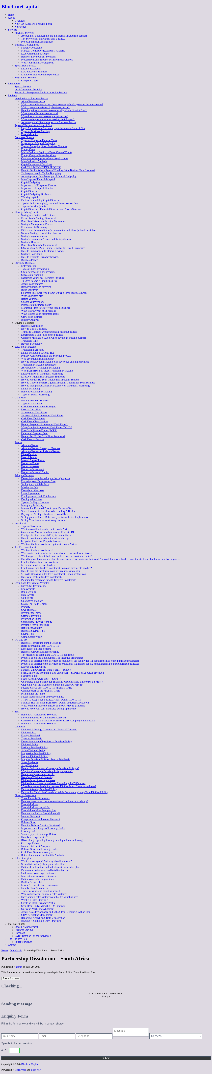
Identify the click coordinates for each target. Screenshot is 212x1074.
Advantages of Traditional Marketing (40, 367)
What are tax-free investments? (37, 550)
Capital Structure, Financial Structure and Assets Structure (51, 209)
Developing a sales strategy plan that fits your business (49, 897)
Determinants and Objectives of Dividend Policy (46, 741)
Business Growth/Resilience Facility (40, 651)
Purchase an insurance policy (36, 304)
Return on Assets (30, 466)
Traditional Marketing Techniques (38, 364)
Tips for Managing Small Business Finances (44, 146)
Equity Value (28, 149)
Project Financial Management (37, 41)
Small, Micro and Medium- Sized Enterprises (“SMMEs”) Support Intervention (62, 672)
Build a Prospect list (31, 882)
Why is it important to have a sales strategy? (44, 894)
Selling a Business (24, 475)
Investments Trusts (31, 612)
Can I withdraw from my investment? (40, 562)
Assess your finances (32, 283)
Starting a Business (24, 263)
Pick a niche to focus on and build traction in (44, 870)
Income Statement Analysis (35, 846)
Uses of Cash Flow (31, 409)
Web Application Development (37, 62)
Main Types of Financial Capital (38, 179)
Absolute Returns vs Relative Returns (40, 451)
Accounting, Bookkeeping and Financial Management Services (54, 35)
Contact (12, 944)
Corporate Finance (24, 137)
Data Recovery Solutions (34, 71)
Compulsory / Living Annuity (36, 621)
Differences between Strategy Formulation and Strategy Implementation (58, 230)
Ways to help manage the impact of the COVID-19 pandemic (53, 705)
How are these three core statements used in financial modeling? (54, 801)
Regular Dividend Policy (34, 756)
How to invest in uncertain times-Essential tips (45, 538)
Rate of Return (29, 457)
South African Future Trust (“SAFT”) (40, 678)
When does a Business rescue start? (39, 113)
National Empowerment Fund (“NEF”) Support (46, 669)
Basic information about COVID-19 (40, 645)
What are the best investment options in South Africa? (49, 544)
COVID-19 (21, 639)
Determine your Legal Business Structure (42, 277)
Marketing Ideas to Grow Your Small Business (45, 307)
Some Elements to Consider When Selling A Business (49, 511)
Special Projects (23, 86)
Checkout (20, 932)
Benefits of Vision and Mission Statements (43, 221)
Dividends (20, 726)
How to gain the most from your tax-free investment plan (50, 571)
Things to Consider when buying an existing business (49, 331)
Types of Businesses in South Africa (33, 125)
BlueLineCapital (20, 6)
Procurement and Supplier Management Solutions (47, 59)
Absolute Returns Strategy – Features (40, 448)
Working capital (29, 197)
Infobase (12, 95)
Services (12, 29)
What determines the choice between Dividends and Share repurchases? (58, 786)
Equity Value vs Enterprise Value (38, 155)
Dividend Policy (29, 744)
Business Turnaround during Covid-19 (41, 642)
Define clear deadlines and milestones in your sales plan (50, 867)
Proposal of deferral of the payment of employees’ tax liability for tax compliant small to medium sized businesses (80, 660)
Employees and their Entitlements (38, 496)
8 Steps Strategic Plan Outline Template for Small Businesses (53, 248)
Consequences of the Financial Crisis (40, 690)
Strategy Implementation (34, 236)
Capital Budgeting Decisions (36, 194)
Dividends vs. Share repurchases (38, 780)
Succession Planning (32, 274)
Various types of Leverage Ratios (38, 834)
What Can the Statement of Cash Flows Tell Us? (46, 427)
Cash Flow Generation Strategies (38, 406)
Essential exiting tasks (32, 490)
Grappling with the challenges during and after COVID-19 (51, 684)
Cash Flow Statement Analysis (37, 852)
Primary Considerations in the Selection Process (46, 355)
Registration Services (26, 77)
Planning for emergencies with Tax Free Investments (48, 580)
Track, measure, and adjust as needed (40, 891)
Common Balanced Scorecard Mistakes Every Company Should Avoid (58, 720)
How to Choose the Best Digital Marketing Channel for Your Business (58, 382)
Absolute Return (29, 445)
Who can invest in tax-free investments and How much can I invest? (56, 553)
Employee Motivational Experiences (40, 74)
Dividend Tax (28, 732)
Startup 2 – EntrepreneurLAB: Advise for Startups (41, 92)
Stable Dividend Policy (33, 750)
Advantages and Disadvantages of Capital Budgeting (49, 176)
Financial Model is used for (35, 807)
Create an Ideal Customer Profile (38, 903)
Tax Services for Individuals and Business (43, 38)
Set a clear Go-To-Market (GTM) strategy (43, 906)
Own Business (28, 609)
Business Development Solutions (38, 56)
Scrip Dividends (29, 765)
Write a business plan (32, 295)
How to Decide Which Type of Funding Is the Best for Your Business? (58, 170)
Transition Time (29, 340)
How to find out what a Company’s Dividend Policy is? (50, 768)
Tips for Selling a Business (35, 502)
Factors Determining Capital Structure (41, 200)
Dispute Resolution (31, 68)
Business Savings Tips (33, 630)
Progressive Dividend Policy (36, 753)
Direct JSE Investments (33, 586)
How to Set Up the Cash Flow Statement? (43, 436)
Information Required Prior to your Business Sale (47, 508)
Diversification (29, 454)
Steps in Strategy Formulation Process (41, 233)
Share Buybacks (29, 762)
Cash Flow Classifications (34, 421)
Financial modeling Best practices (38, 810)
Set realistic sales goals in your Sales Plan (42, 864)
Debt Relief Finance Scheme (36, 648)
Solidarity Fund (29, 675)
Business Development (27, 44)
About (11, 17)
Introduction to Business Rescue (31, 98)
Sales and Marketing (25, 346)
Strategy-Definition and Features (38, 215)
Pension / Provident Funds (35, 624)
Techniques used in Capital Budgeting (41, 173)
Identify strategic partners (34, 888)
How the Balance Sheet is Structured (40, 825)
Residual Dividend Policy (34, 747)
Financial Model (29, 804)
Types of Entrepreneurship (35, 269)
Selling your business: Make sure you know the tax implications (54, 517)
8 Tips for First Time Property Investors (41, 541)
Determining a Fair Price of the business (42, 334)
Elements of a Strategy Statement (38, 218)
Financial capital (29, 134)
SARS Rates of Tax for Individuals (33, 935)
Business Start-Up (24, 929)
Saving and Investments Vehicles (32, 583)
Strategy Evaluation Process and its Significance (46, 239)
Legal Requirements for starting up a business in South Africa (53, 128)
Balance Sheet (28, 822)
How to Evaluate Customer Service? (40, 257)
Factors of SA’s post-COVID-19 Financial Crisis (46, 687)
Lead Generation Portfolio (28, 89)
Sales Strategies (23, 858)
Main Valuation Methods (34, 161)
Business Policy (29, 260)
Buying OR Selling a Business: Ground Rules (45, 514)
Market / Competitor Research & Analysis (43, 50)
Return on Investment (32, 469)
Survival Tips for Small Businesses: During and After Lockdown (55, 702)
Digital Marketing (30, 388)
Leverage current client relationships (40, 885)
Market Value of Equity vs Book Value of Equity (46, 152)
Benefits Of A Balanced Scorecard (39, 714)
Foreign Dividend (30, 735)
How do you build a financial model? (40, 813)
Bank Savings (28, 592)
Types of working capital (34, 206)
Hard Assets (27, 594)
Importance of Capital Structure (37, 188)
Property (25, 606)
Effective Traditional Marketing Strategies (43, 376)
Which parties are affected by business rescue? (45, 107)
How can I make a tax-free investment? (41, 577)
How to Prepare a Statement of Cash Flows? (44, 424)
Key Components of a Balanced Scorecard (43, 717)
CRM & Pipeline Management (37, 914)
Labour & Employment (33, 666)
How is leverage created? (34, 837)
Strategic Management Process (37, 224)
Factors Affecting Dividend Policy (39, 789)
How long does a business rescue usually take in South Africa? (54, 110)
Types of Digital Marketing (35, 394)
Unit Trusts (27, 597)
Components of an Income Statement (40, 819)
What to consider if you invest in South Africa (45, 529)
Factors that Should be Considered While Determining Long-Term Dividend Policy (64, 792)
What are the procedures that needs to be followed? (48, 119)
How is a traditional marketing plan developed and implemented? (55, 361)
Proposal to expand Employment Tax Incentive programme (52, 657)
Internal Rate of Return (33, 460)
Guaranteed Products (32, 600)
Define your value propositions (37, 879)
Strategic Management (26, 212)
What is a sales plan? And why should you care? (46, 861)
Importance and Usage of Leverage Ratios (43, 828)
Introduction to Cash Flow (35, 400)
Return (18, 442)
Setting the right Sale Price (35, 484)
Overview (20, 20)
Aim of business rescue (33, 101)
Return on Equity (30, 463)
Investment (20, 523)
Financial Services (24, 32)
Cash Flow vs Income (32, 439)
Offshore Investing (31, 615)
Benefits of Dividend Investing (37, 777)
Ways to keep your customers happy (40, 313)
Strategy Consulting (31, 47)
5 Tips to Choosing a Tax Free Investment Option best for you (53, 574)
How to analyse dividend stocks (37, 774)
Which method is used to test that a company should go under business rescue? (62, 104)
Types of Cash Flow (31, 403)
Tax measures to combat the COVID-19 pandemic (47, 654)
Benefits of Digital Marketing (36, 391)
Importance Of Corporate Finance (38, 185)
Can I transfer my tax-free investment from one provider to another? (56, 568)
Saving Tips (27, 633)
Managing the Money (32, 505)
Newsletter (20, 26)
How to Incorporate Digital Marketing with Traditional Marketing (55, 385)
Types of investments (32, 526)
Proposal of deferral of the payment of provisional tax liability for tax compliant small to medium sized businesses (80, 663)
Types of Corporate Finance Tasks (39, 140)
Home (11, 14)
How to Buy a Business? (34, 328)
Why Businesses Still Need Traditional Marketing (47, 370)
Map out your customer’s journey (38, 876)
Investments (14, 83)
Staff (17, 711)
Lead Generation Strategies (35, 53)
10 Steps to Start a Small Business (39, 280)
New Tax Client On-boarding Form (33, 23)
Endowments (28, 589)
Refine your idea (30, 298)
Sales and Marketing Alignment (37, 909)
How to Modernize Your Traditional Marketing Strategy (50, 379)
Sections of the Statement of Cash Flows (42, 415)
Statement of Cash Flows (34, 412)
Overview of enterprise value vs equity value (44, 158)
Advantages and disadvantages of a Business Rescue (48, 122)
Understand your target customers (38, 873)
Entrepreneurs (28, 266)
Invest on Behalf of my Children (38, 565)
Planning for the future (33, 693)
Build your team (29, 289)
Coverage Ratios (30, 843)
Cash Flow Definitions (33, 418)
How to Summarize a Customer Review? (42, 251)
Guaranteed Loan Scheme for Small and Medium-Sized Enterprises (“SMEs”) (62, 681)
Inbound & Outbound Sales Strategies (41, 920)
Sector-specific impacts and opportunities (42, 696)
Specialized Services (25, 65)
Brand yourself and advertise (36, 286)
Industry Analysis (30, 319)
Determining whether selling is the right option (45, 478)
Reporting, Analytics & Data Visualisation (43, 917)
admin (19, 966)
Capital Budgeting (30, 182)
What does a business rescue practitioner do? (44, 116)
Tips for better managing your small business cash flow (50, 203)
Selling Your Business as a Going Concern (43, 520)
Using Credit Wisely (31, 636)
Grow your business (31, 316)
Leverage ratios (29, 831)
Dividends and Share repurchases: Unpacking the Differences (53, 783)
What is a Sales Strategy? (34, 900)
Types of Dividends (31, 738)
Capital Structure (30, 191)
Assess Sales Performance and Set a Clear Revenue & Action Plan (55, 912)
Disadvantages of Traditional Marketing (42, 373)
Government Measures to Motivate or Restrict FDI (47, 532)
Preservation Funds (31, 618)
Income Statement (30, 816)
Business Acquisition (32, 325)
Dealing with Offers (31, 499)
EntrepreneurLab (23, 941)
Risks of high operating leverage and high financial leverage (52, 840)
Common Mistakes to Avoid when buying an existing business (53, 337)
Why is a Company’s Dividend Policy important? (47, 771)
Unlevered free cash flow (34, 433)
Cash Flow (20, 397)
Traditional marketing (32, 349)
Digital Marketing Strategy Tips (37, 352)
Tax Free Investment (25, 547)
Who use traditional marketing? (37, 358)
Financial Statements (25, 795)
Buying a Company (31, 343)
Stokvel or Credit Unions (34, 603)
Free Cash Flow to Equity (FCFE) (39, 430)
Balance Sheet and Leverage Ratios (39, 849)
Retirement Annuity (31, 627)
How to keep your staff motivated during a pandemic (48, 708)
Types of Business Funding (35, 131)
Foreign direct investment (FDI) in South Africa (46, 535)
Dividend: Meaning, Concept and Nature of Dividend (49, 729)
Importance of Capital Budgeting (38, 143)
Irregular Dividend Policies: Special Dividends (45, 759)
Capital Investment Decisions (36, 164)
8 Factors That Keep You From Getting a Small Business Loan (54, 292)
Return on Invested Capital (35, 472)
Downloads (16, 950)
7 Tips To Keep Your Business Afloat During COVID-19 (51, 699)
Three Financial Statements (35, 798)
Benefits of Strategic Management (39, 245)
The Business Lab (17, 938)
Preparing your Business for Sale (38, 481)
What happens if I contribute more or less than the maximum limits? (56, 556)
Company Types (29, 80)
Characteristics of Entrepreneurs (37, 271)
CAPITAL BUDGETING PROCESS (41, 167)
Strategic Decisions (31, 242)
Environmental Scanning (34, 227)
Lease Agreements (30, 493)
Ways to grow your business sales (38, 310)
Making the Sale (29, 487)
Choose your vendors (32, 301)
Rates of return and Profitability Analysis (42, 855)
